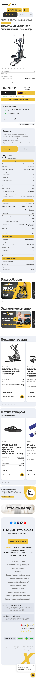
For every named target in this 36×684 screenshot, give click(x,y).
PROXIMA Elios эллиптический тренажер (11, 371)
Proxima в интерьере (11, 552)
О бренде (13, 555)
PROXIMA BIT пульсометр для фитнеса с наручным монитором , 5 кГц (12, 449)
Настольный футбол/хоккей (18, 582)
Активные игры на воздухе (18, 578)
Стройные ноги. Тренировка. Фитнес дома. (15, 143)
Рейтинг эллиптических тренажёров (13, 134)
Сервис (16, 548)
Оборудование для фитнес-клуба (18, 599)
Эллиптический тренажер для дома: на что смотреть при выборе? (15, 137)
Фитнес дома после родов (10, 140)
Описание (27, 149)
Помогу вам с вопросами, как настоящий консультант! (26, 667)
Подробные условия (8, 119)
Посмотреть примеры (7, 496)
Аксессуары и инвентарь (18, 592)
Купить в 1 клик (8, 397)
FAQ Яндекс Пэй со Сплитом (26, 124)
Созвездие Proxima (18, 550)
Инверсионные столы (18, 585)
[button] (2, 68)
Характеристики (9, 149)
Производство (27, 552)
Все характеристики (18, 82)
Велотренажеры (18, 568)
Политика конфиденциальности (24, 646)
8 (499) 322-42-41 (18, 530)
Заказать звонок (18, 541)
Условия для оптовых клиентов (18, 596)
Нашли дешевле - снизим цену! (18, 99)
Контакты (22, 555)
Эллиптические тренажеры (18, 565)
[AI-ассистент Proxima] (32, 675)
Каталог (11, 15)
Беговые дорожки (18, 561)
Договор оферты (29, 650)
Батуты (18, 572)
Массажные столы (18, 589)
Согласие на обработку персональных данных (20, 648)
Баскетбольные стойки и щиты (18, 575)
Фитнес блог (26, 548)
